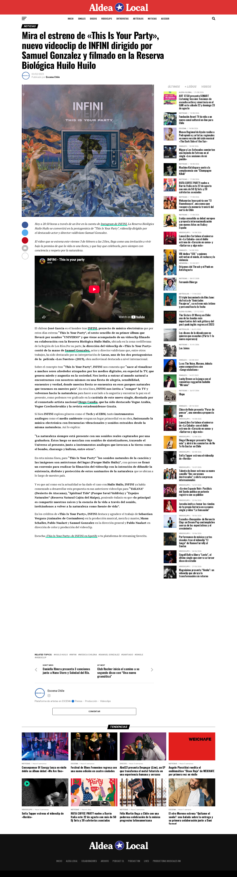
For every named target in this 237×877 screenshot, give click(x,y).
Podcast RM (134, 861)
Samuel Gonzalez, (77, 350)
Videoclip (41, 658)
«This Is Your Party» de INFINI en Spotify (71, 536)
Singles (81, 18)
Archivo (105, 861)
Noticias (152, 18)
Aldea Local (72, 861)
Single (139, 655)
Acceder (165, 18)
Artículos (138, 18)
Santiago (128, 655)
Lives (146, 861)
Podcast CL (118, 861)
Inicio (71, 18)
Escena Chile (53, 77)
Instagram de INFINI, (114, 224)
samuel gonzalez (110, 655)
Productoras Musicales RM (167, 861)
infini (74, 655)
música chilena (88, 655)
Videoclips (106, 18)
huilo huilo (61, 655)
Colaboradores (89, 861)
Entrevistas (122, 18)
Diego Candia (88, 402)
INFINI (92, 328)
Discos (93, 18)
